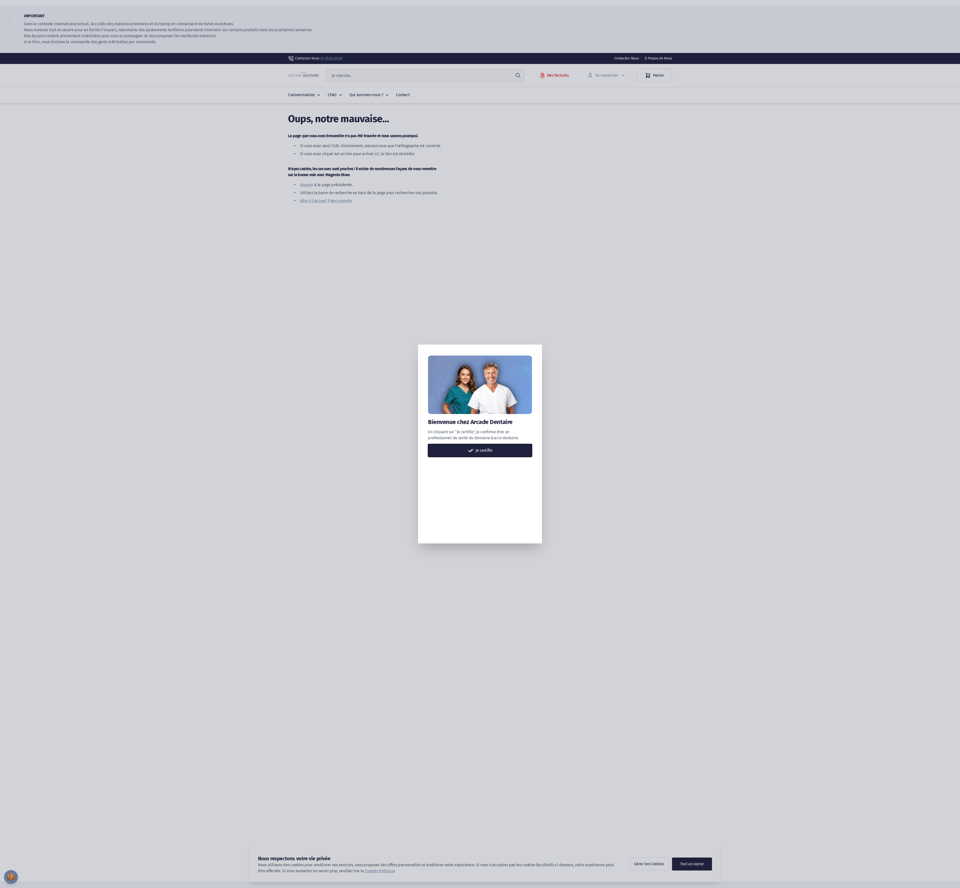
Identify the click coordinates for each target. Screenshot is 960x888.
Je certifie (484, 450)
